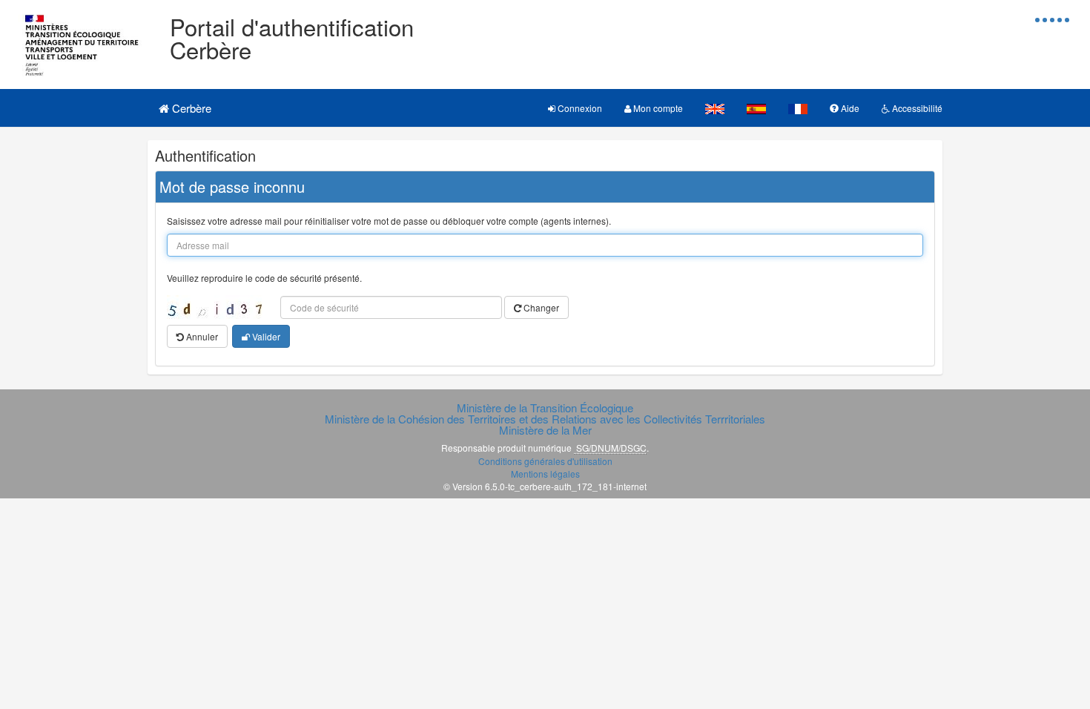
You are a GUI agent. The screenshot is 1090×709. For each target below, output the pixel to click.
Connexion (578, 108)
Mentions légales (545, 473)
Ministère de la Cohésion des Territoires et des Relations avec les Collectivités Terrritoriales (545, 418)
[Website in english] (715, 108)
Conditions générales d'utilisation (545, 461)
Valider (265, 336)
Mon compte (657, 108)
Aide (849, 108)
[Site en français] (798, 108)
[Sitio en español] (756, 108)
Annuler (201, 336)
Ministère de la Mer (545, 430)
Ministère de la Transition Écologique (545, 407)
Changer (540, 307)
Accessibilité (916, 108)
